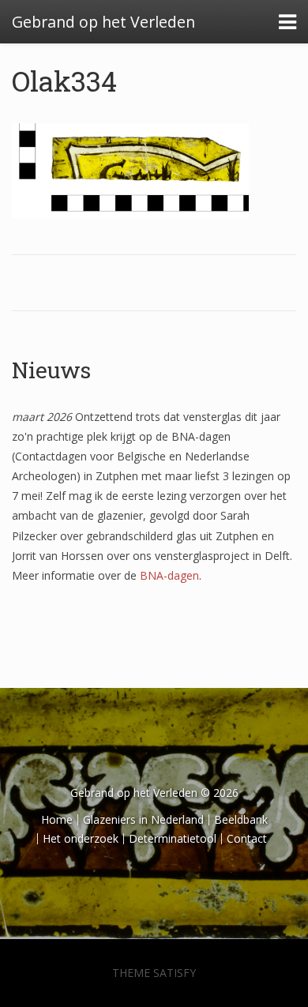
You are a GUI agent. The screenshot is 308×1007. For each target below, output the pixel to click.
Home (57, 819)
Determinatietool (172, 838)
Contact (247, 838)
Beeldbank (241, 819)
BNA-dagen (169, 575)
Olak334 (64, 80)
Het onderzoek (80, 838)
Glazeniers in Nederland (143, 819)
